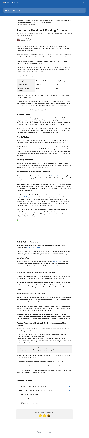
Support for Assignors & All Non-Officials (37, 20)
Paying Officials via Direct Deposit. (60, 20)
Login (82, 2)
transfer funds (57, 261)
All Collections (20, 20)
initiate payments (30, 197)
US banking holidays (33, 247)
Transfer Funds (56, 176)
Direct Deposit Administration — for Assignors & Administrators (34, 22)
